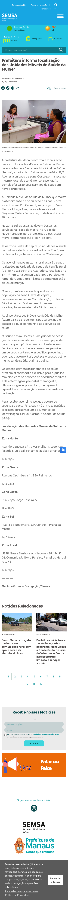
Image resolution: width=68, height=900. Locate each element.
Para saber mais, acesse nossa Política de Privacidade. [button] (21, 893)
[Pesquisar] (61, 50)
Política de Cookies (19, 5)
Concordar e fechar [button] (55, 880)
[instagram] (34, 808)
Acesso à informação (39, 5)
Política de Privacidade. (46, 734)
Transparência (46, 9)
